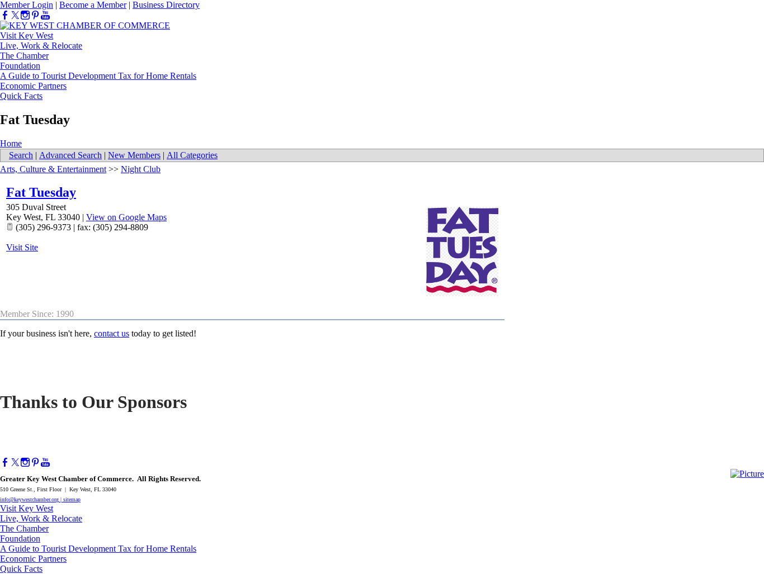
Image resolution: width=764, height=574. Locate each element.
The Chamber (24, 55)
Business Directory (166, 5)
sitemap (72, 499)
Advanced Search (70, 155)
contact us (111, 333)
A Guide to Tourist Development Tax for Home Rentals (98, 75)
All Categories (192, 155)
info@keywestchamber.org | (31, 499)
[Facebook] (5, 15)
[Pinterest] (35, 15)
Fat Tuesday (41, 192)
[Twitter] (15, 15)
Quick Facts (21, 96)
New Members (134, 155)
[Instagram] (25, 15)
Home (11, 143)
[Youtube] (45, 15)
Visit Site (22, 247)
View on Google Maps (126, 217)
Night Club (141, 169)
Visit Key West (26, 35)
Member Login (26, 5)
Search (21, 155)
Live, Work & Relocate (41, 45)
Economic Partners (33, 86)
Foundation (20, 65)
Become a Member (92, 5)
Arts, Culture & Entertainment (53, 169)
